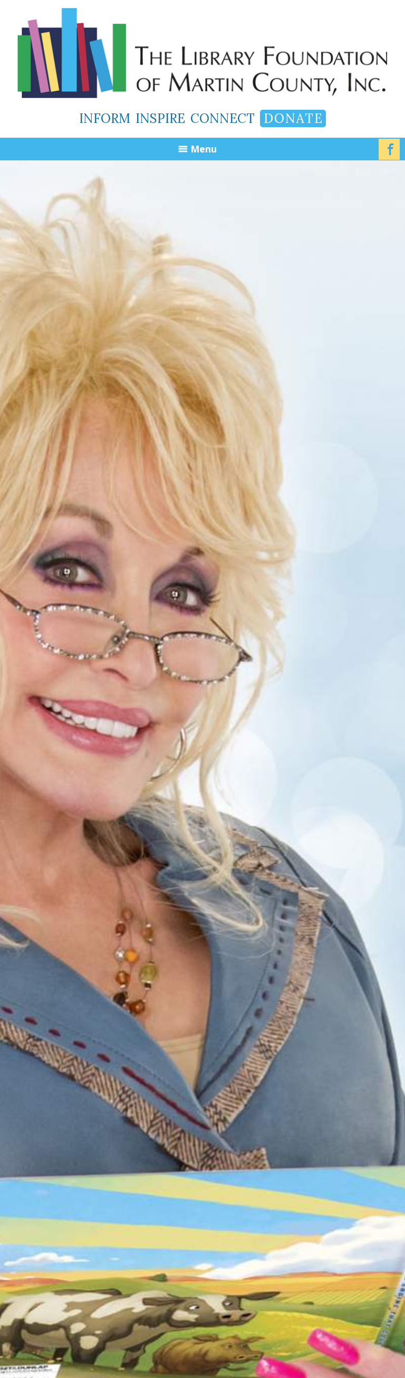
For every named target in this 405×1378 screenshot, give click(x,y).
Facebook (389, 149)
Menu (203, 148)
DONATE (293, 118)
